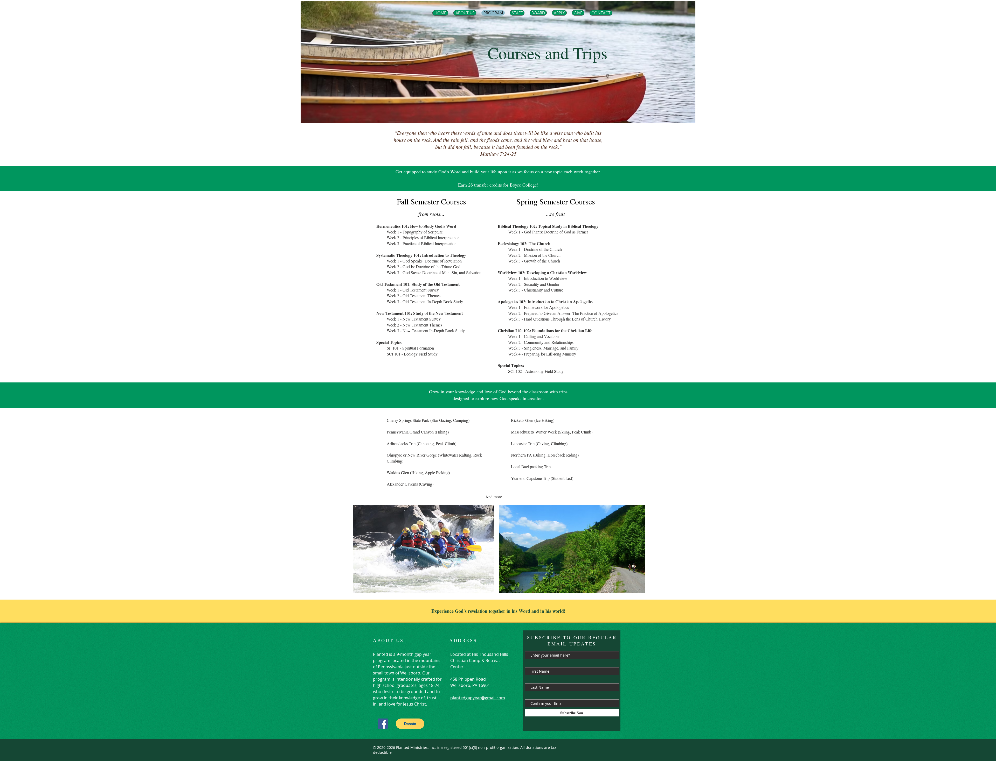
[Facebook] (383, 724)
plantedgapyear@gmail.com (477, 698)
